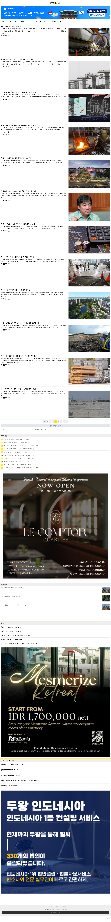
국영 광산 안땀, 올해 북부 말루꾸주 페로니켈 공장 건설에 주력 (20, 323)
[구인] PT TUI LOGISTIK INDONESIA (10, 785)
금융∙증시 (31, 21)
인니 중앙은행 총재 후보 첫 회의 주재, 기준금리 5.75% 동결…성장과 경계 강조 (21, 468)
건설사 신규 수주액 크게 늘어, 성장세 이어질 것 (15, 290)
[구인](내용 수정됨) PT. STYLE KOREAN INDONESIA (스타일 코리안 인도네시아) (20, 780)
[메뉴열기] (2, 2)
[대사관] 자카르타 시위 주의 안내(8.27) (11, 627)
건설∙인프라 (54, 21)
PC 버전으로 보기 (55, 912)
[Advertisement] (55, 615)
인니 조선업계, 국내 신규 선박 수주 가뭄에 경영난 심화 (13, 587)
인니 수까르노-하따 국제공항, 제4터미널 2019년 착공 (17, 257)
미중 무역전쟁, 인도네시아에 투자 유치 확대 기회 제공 (15, 461)
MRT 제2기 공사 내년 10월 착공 (11, 26)
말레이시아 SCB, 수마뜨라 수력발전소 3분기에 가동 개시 (18, 191)
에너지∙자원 (39, 21)
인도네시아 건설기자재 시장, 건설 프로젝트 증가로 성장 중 (19, 356)
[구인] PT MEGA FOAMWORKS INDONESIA (12, 764)
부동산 (61, 21)
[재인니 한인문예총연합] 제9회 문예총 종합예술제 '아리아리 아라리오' (20, 643)
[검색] (108, 429)
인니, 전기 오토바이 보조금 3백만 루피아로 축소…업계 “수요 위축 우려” (19, 464)
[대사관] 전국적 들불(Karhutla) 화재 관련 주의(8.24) (15, 635)
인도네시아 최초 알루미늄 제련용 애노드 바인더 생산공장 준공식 (18, 455)
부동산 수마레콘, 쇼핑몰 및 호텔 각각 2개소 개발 (16, 158)
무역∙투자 (15, 21)
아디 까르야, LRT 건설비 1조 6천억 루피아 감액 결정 (17, 59)
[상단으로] (108, 919)
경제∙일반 (8, 21)
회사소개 (47, 906)
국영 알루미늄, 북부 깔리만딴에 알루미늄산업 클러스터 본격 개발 (21, 125)
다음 (64, 421)
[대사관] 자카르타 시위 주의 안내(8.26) (11, 631)
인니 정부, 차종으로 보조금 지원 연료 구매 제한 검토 (15, 452)
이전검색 (44, 421)
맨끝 (66, 421)
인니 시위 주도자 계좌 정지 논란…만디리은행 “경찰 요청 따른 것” (18, 449)
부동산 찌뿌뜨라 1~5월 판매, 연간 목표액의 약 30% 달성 (18, 224)
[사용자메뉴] (108, 2)
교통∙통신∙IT (23, 21)
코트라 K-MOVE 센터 (8, 760)
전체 (3, 21)
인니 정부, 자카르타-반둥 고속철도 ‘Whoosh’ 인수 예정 (15, 439)
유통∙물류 (46, 21)
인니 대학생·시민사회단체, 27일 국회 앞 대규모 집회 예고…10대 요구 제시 (20, 445)
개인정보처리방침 (54, 906)
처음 (47, 421)
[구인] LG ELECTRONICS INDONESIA (10, 770)
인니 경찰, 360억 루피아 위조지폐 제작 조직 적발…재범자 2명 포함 (18, 458)
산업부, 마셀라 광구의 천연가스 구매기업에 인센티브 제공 (18, 92)
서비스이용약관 (63, 906)
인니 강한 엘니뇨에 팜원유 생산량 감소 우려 (11, 596)
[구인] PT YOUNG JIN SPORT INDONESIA (11, 775)
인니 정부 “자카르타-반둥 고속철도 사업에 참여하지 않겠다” (19, 389)
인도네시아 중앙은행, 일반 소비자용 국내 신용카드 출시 (15, 442)
